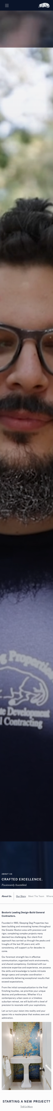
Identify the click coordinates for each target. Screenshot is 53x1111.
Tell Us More (26, 1106)
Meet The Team (36, 896)
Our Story (21, 896)
